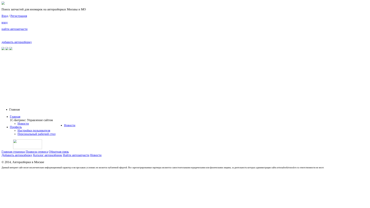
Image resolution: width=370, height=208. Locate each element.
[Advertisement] (185, 78)
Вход (5, 16)
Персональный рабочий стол (37, 134)
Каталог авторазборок (47, 155)
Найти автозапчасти (76, 155)
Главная (15, 116)
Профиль (16, 127)
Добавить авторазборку (17, 155)
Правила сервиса (37, 151)
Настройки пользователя (34, 130)
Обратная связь (59, 151)
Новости (23, 123)
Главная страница (13, 151)
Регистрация (18, 16)
